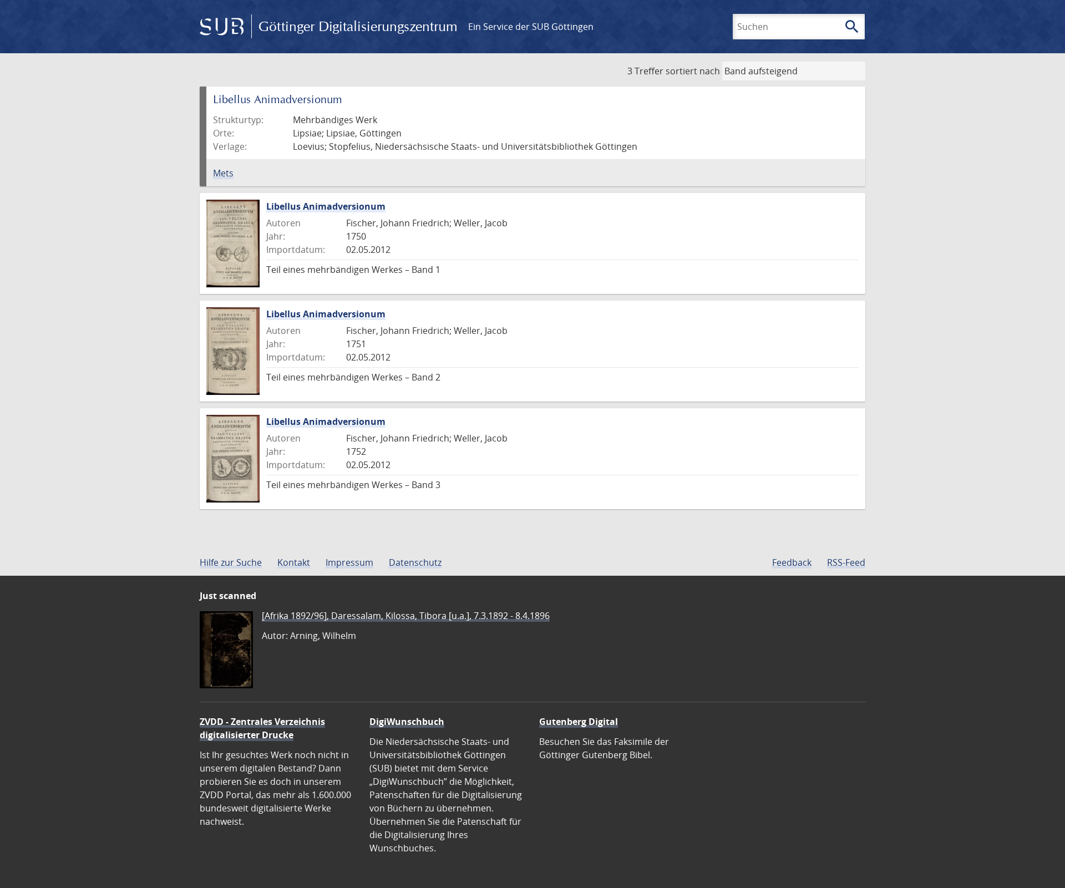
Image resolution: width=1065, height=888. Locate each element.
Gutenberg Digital (578, 722)
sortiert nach (693, 71)
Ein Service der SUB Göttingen (531, 27)
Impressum (349, 562)
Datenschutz (415, 562)
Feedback (792, 562)
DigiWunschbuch (406, 722)
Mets (223, 173)
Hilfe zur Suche (231, 562)
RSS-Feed (846, 562)
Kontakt (293, 562)
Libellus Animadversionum (326, 206)
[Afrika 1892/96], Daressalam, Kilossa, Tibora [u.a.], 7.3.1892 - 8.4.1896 (406, 616)
